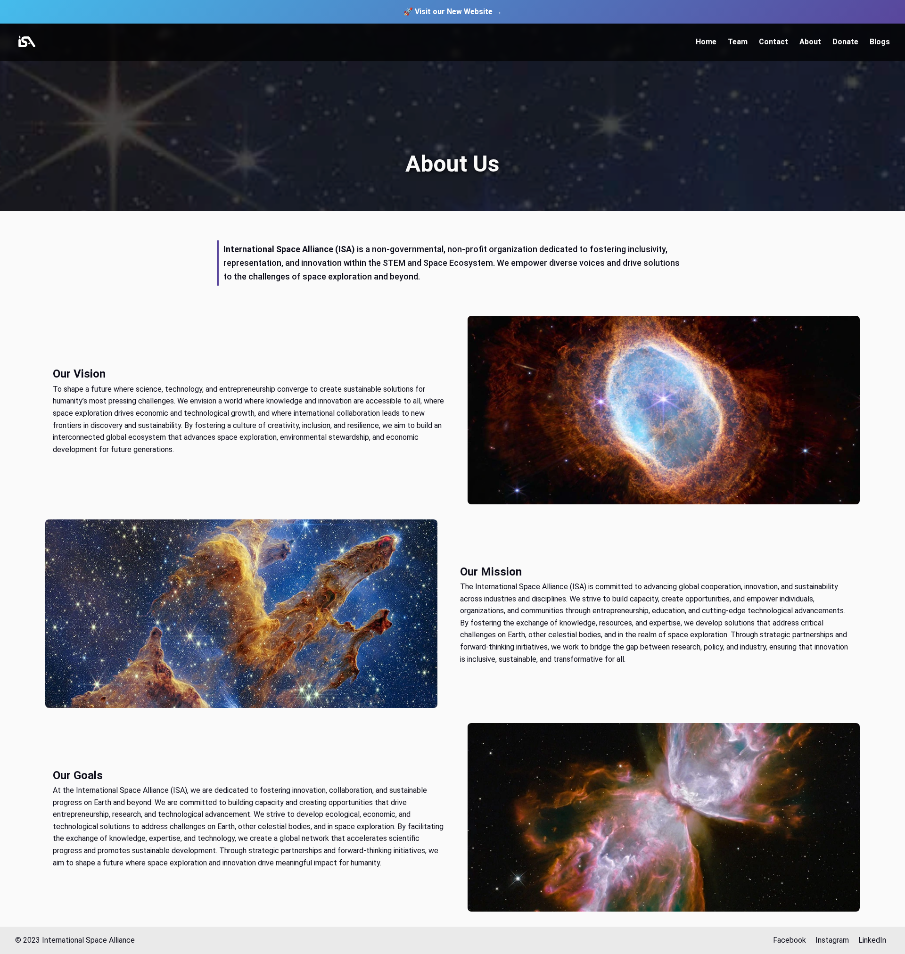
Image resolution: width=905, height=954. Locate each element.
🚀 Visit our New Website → (452, 11)
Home (706, 41)
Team (738, 41)
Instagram (832, 940)
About (810, 41)
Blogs (880, 41)
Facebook (789, 940)
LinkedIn (872, 940)
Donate (845, 41)
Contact (773, 41)
